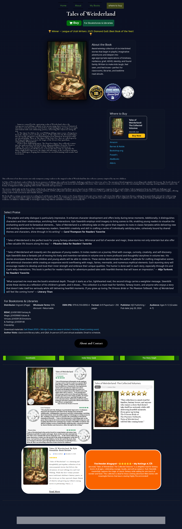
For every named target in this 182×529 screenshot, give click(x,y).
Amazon (113, 142)
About (78, 6)
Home (63, 6)
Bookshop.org (116, 150)
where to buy (115, 6)
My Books (95, 6)
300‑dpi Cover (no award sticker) (55, 329)
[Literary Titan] (124, 405)
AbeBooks (114, 159)
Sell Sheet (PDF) (31, 329)
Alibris (113, 163)
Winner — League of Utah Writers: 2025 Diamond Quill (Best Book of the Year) (93, 31)
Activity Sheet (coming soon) (85, 329)
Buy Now (136, 135)
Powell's (113, 154)
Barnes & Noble (117, 146)
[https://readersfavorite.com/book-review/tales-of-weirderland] (58, 405)
